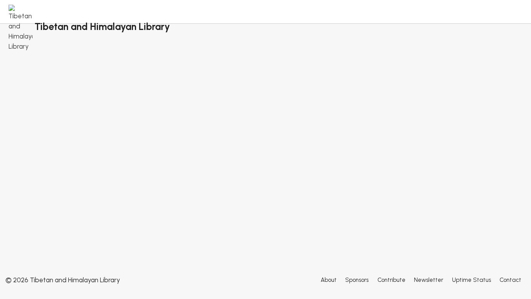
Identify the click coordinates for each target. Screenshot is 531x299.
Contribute (391, 279)
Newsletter (428, 279)
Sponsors (357, 279)
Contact (510, 279)
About (329, 279)
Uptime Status (471, 279)
